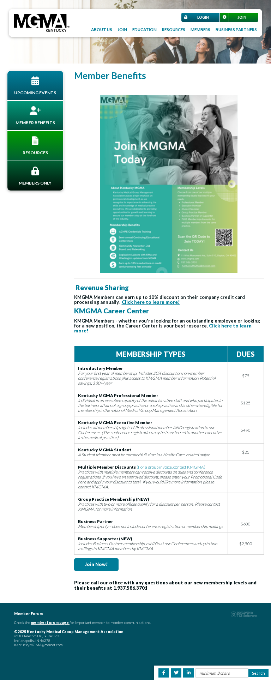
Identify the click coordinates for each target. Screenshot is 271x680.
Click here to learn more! (151, 302)
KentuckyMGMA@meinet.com (38, 645)
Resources (173, 29)
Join (241, 17)
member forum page (50, 622)
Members (200, 29)
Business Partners (236, 29)
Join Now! (96, 564)
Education (144, 29)
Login (203, 17)
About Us (101, 29)
